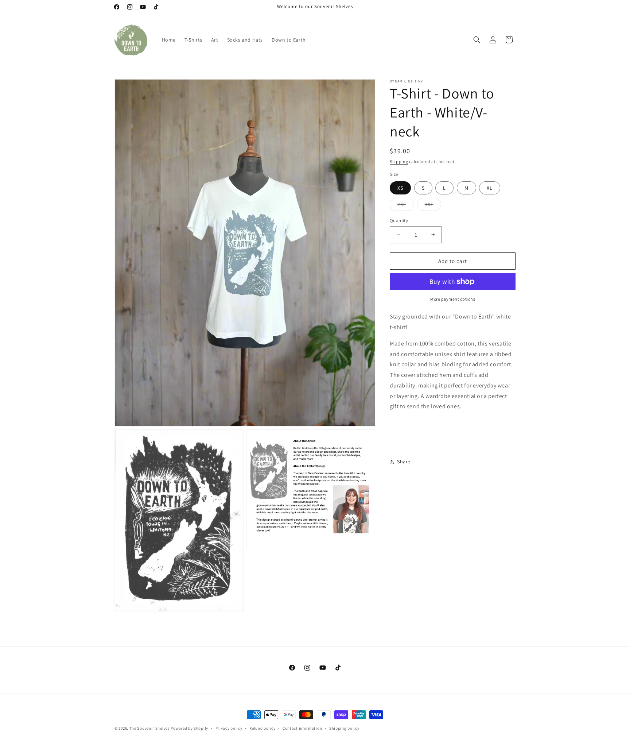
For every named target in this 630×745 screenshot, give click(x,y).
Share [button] (404, 461)
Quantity (399, 220)
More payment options (452, 299)
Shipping (399, 161)
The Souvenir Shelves (149, 728)
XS (400, 187)
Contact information (302, 728)
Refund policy (262, 728)
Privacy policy (228, 728)
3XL (433, 205)
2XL (405, 205)
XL (490, 187)
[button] (477, 40)
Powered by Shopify (189, 728)
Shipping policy (344, 728)
